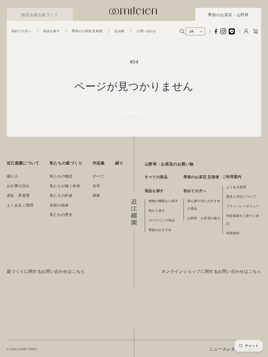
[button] (21, 31)
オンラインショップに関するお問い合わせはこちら (211, 271)
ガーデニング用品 (162, 220)
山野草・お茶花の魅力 (203, 218)
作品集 (99, 163)
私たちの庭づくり (66, 163)
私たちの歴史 (61, 215)
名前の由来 (59, 205)
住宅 (96, 186)
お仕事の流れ (18, 186)
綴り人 (12, 176)
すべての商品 (156, 177)
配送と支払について (241, 196)
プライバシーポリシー (242, 206)
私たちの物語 (61, 176)
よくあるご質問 (20, 205)
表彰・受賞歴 (18, 196)
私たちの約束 (61, 196)
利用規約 (232, 233)
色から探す (157, 210)
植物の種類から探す (163, 201)
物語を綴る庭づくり (39, 15)
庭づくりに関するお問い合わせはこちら (46, 271)
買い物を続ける (134, 112)
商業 (96, 196)
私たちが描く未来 (65, 186)
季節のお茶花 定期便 (201, 177)
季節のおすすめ (160, 230)
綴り (119, 163)
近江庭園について (23, 163)
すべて (98, 176)
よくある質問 (236, 187)
